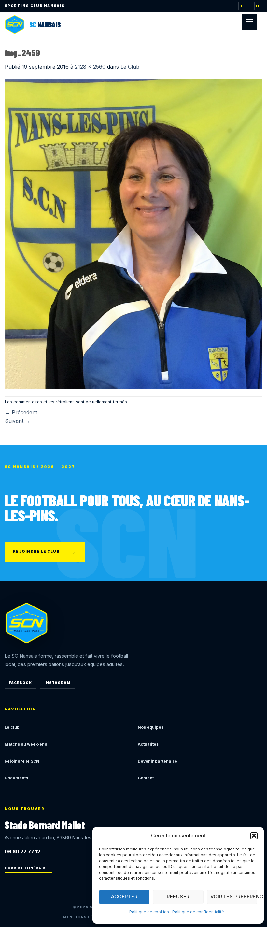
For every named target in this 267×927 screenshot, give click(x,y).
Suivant (17, 421)
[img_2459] (133, 233)
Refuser (178, 896)
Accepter (124, 896)
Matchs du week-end (26, 744)
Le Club (129, 67)
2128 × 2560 (90, 67)
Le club (12, 727)
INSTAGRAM (57, 683)
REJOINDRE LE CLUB (44, 552)
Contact (146, 778)
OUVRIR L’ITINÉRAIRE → (28, 868)
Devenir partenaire (157, 761)
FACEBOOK (20, 683)
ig (258, 6)
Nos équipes (150, 727)
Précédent (21, 412)
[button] (254, 836)
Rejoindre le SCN (22, 761)
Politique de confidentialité (198, 911)
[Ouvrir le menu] (249, 22)
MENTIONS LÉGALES (85, 917)
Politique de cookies (149, 911)
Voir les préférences (233, 896)
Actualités (148, 744)
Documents (16, 778)
